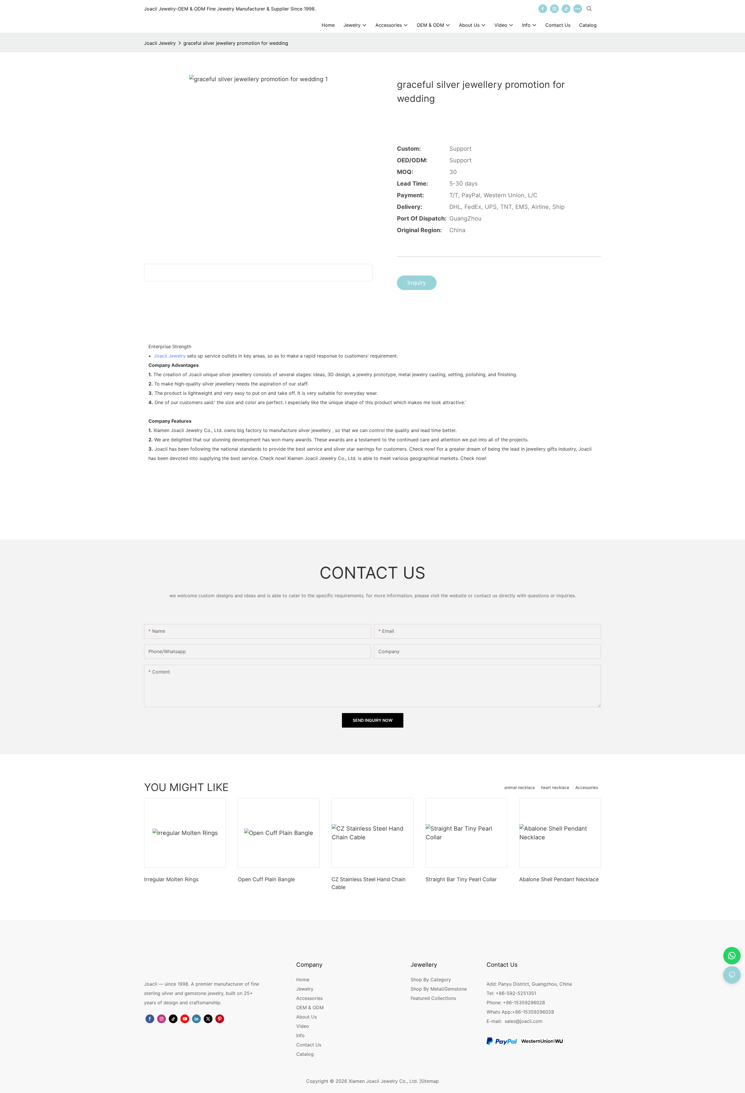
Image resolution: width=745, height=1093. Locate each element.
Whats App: (499, 1012)
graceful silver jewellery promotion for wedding (235, 43)
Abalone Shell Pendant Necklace (559, 879)
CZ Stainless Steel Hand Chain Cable (368, 883)
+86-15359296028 (533, 1012)
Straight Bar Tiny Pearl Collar (461, 879)
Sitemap (430, 1081)
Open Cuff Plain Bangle (266, 879)
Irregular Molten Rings (171, 879)
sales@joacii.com (523, 1021)
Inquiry (416, 282)
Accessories (586, 787)
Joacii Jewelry (160, 43)
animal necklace (519, 787)
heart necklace (555, 787)
